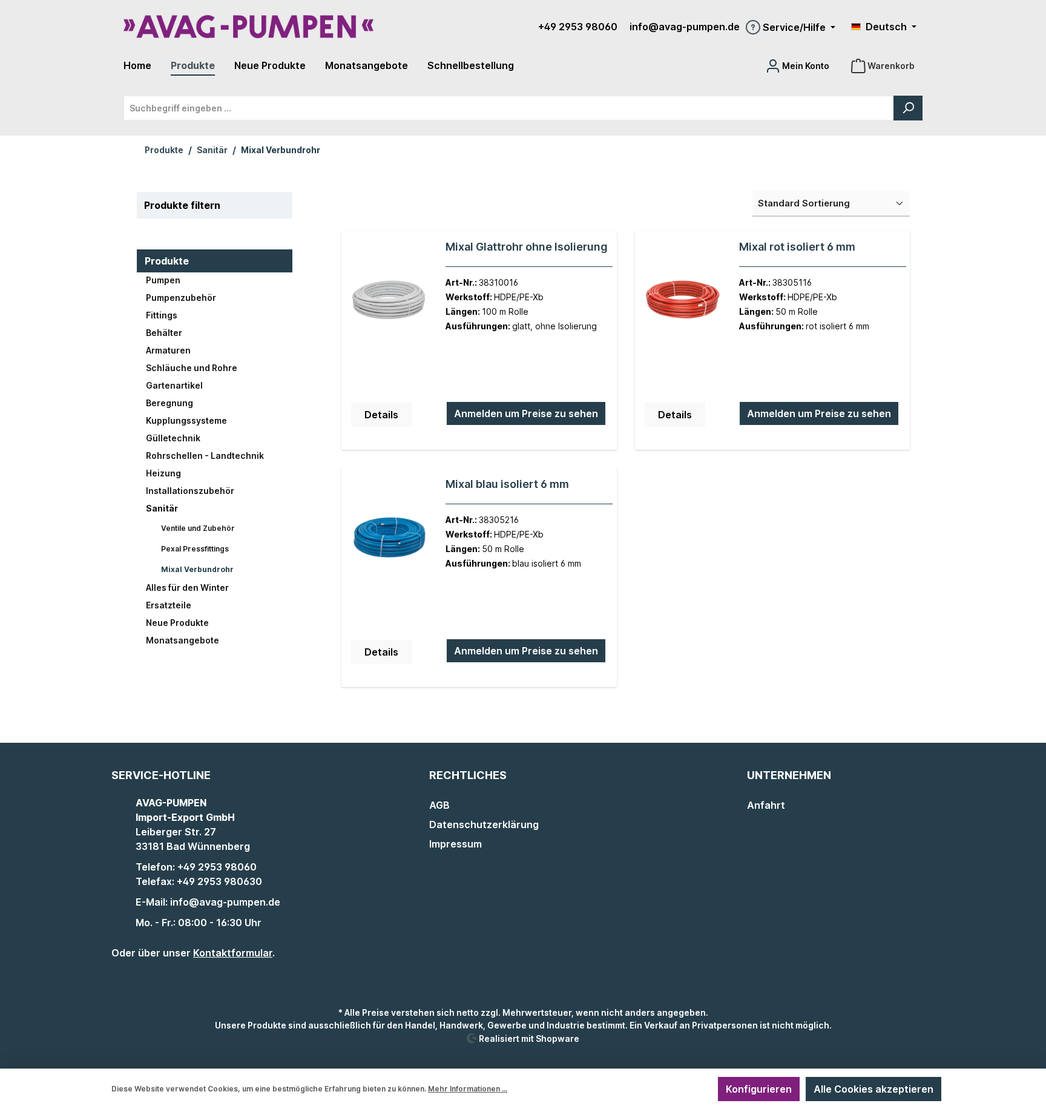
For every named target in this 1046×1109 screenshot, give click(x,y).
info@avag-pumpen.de (685, 27)
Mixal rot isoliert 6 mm (797, 246)
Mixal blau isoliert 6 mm (507, 484)
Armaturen (168, 350)
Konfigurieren (759, 1089)
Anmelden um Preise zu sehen (526, 413)
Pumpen (163, 280)
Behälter (164, 332)
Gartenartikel (174, 385)
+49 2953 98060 (577, 27)
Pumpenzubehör (181, 297)
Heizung (163, 473)
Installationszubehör (190, 490)
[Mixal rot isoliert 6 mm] (683, 300)
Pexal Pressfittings (195, 548)
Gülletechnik (173, 438)
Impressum (455, 844)
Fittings (161, 315)
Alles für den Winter (187, 587)
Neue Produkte (177, 622)
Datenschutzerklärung (484, 824)
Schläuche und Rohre (191, 368)
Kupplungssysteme (186, 420)
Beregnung (169, 403)
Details (381, 415)
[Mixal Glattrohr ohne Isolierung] (389, 300)
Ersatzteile (168, 605)
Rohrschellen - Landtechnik (205, 455)
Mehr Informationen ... (467, 1088)
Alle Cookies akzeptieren (873, 1089)
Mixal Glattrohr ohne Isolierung (527, 246)
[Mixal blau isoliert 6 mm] (389, 538)
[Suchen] (908, 108)
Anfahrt (766, 805)
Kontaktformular (232, 953)
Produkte (167, 261)
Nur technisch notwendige (640, 1089)
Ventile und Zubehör (198, 528)
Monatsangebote (182, 640)
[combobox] (508, 108)
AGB (439, 805)
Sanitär (162, 508)
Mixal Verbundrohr (197, 569)
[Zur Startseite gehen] (248, 26)
